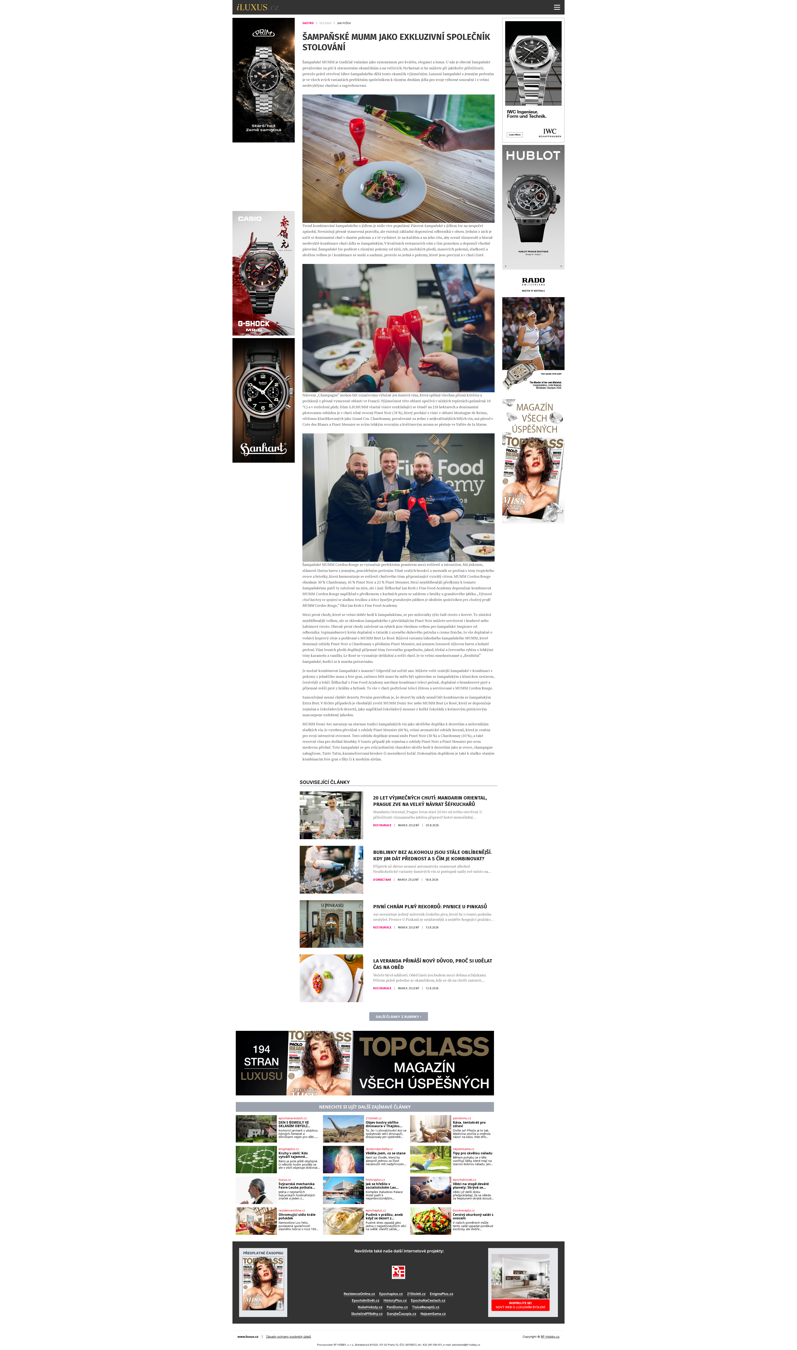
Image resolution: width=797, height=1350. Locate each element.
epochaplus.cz (376, 1210)
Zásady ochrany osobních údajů (288, 1336)
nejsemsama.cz (463, 1149)
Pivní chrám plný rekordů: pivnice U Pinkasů (430, 907)
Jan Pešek (344, 23)
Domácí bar (382, 880)
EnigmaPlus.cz (441, 1294)
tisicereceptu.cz (464, 1210)
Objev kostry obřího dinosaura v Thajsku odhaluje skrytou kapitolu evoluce (383, 1124)
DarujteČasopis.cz (401, 1314)
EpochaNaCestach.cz (428, 1300)
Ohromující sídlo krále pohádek (297, 1216)
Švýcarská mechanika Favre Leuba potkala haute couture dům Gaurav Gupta (297, 1185)
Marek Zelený (409, 825)
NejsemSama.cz (433, 1314)
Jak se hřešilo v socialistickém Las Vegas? (381, 1185)
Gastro (308, 23)
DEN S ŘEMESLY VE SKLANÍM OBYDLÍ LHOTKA (294, 1124)
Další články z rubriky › (398, 1017)
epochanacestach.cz (293, 1118)
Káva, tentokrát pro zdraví (469, 1124)
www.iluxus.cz (247, 1336)
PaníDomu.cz (397, 1307)
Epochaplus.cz (391, 1294)
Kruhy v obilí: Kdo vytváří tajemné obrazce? (293, 1155)
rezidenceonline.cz (292, 1210)
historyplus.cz (375, 1179)
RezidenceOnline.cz (359, 1294)
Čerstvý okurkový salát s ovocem (473, 1216)
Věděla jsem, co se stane (386, 1153)
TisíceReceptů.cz (425, 1307)
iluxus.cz (285, 1179)
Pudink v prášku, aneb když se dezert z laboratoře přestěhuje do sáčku (384, 1216)
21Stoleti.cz (416, 1294)
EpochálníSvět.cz (365, 1300)
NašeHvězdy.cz (370, 1307)
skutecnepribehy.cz (379, 1149)
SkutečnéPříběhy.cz (367, 1314)
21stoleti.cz (373, 1118)
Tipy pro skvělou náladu (473, 1153)
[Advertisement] (263, 176)
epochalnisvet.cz (464, 1179)
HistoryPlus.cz (395, 1300)
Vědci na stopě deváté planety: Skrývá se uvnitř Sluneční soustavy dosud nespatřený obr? (471, 1185)
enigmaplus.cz (289, 1149)
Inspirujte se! (520, 1305)
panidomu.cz (462, 1118)
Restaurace (382, 825)
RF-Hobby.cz (550, 1336)
